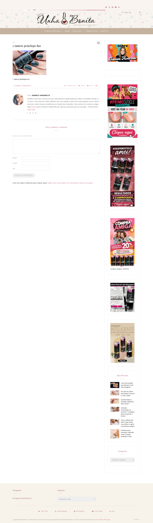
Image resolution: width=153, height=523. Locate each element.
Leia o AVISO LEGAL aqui (102, 520)
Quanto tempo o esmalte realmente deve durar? (127, 402)
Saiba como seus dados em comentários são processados (70, 183)
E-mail (15, 163)
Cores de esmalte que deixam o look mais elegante (127, 385)
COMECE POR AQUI (53, 31)
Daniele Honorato (23, 86)
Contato (104, 31)
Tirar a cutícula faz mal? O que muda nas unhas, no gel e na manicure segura (128, 423)
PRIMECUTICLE (92, 31)
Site (14, 169)
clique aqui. (31, 109)
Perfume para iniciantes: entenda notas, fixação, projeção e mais (127, 433)
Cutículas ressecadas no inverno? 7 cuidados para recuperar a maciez (128, 412)
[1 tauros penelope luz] (29, 74)
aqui (33, 107)
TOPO (136, 520)
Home (67, 31)
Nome (15, 158)
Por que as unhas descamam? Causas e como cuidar (128, 393)
